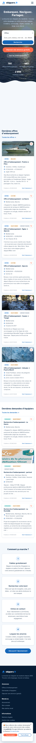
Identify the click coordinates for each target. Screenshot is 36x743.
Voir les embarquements (18, 56)
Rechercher (18, 42)
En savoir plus (14, 731)
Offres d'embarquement (9, 688)
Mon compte (6, 705)
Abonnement (6, 702)
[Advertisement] (18, 109)
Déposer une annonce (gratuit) (11, 693)
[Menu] (32, 3)
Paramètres (7, 738)
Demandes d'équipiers (9, 690)
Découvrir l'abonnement (18, 651)
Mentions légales (7, 717)
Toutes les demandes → (10, 412)
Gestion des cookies (8, 720)
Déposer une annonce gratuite (18, 50)
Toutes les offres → (9, 137)
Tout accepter (10, 735)
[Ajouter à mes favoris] (31, 144)
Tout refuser (25, 735)
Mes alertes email (7, 708)
